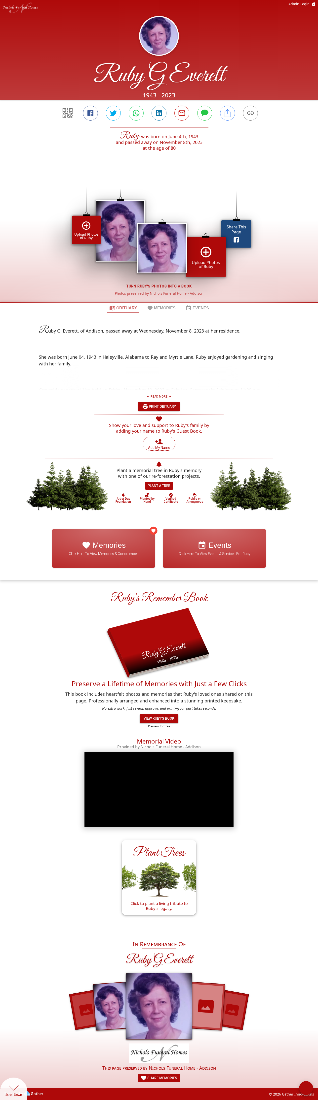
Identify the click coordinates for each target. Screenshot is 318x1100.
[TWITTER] (113, 113)
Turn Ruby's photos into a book (159, 286)
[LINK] (250, 113)
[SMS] (204, 113)
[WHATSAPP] (136, 113)
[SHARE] (227, 113)
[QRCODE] (67, 113)
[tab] (123, 308)
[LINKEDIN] (159, 113)
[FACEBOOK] (90, 113)
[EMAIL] (181, 113)
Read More (159, 396)
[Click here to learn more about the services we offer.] (159, 1054)
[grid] (159, 237)
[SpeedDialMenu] (306, 1088)
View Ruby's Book (159, 718)
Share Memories (162, 1078)
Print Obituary (162, 407)
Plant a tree (159, 486)
